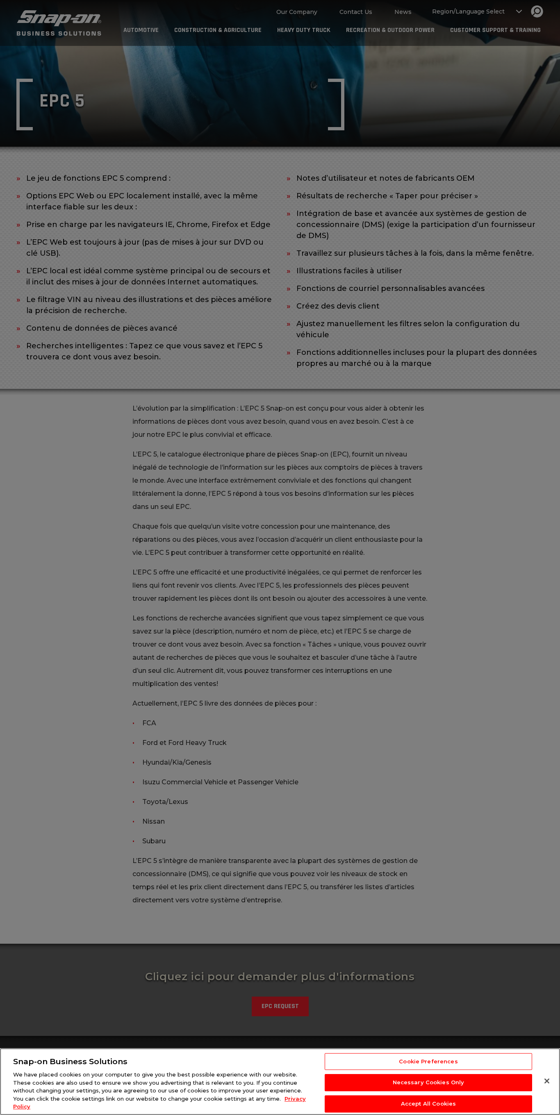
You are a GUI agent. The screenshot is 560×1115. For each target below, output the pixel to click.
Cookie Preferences (428, 1061)
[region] (280, 1081)
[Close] (547, 1081)
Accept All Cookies (428, 1103)
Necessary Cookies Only (428, 1082)
